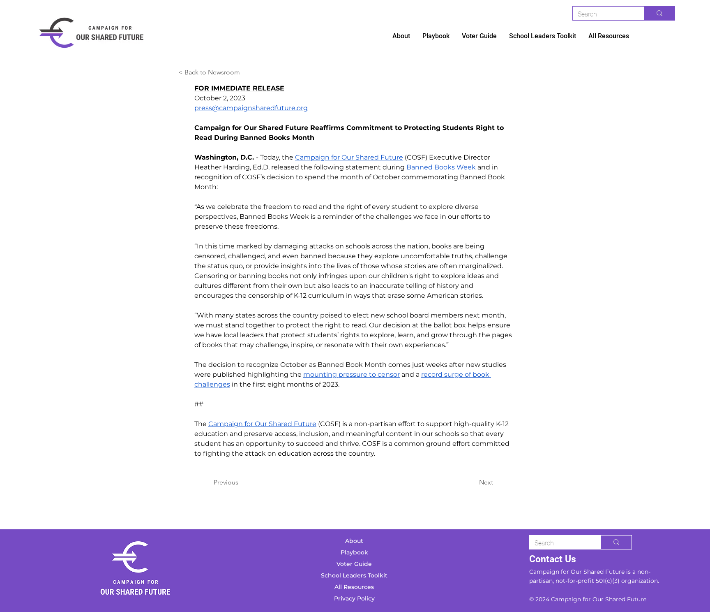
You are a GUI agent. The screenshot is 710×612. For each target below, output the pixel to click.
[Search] (659, 13)
